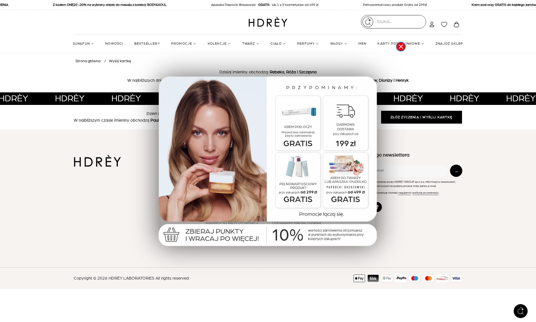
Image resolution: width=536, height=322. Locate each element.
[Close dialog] (400, 46)
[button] (268, 163)
